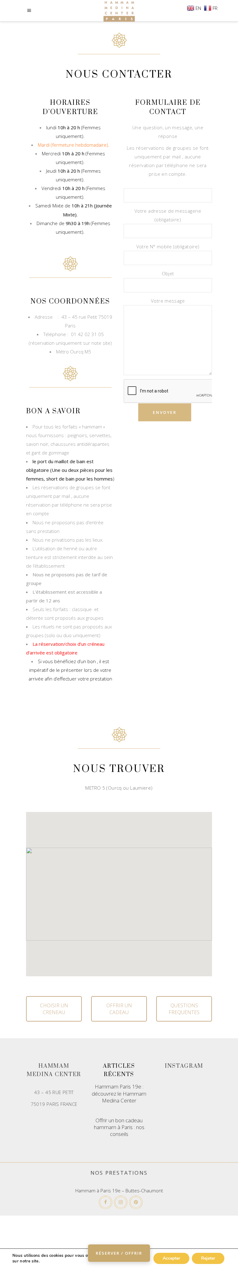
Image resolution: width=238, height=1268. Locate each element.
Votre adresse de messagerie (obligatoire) (167, 215)
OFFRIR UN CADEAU (119, 1009)
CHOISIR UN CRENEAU (54, 1009)
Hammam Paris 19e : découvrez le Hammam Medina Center (119, 1093)
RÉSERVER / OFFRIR (119, 1253)
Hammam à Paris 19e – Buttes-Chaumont (119, 1190)
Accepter (171, 1258)
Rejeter (208, 1258)
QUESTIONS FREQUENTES (184, 1009)
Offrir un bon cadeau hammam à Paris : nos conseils (119, 1127)
